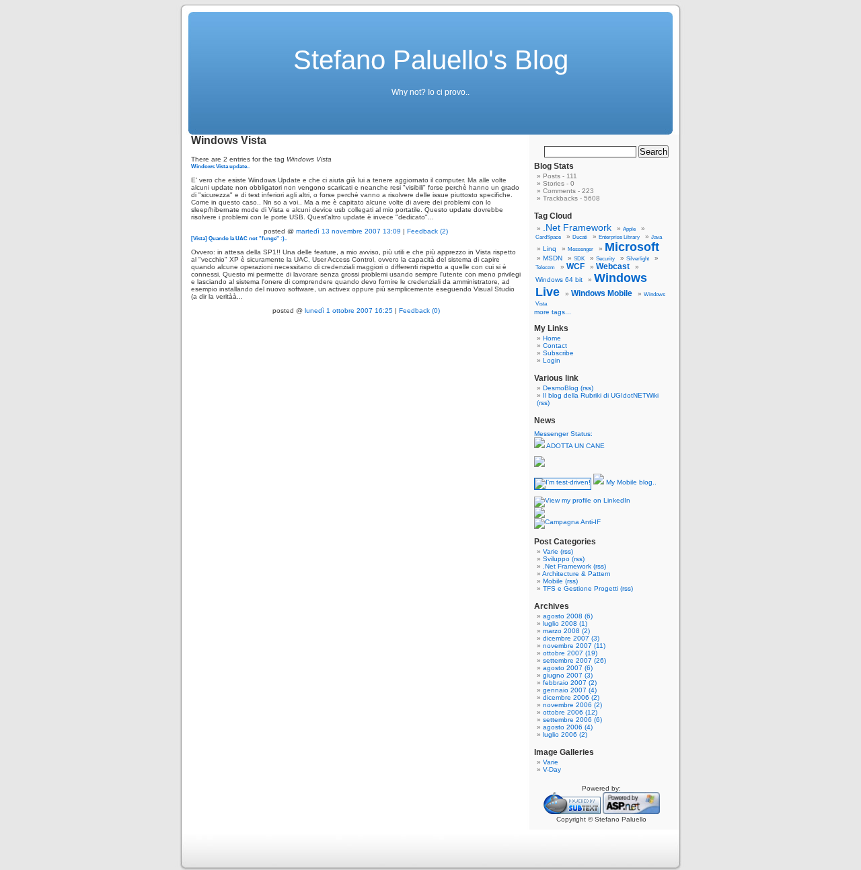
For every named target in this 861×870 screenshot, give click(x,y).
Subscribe (558, 353)
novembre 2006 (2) (572, 705)
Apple (629, 229)
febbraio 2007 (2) (570, 682)
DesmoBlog (560, 388)
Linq (549, 248)
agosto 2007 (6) (568, 668)
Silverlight (637, 259)
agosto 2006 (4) (568, 727)
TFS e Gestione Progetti (580, 588)
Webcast (613, 266)
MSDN (552, 258)
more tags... (552, 312)
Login (551, 360)
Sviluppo (556, 559)
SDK (579, 259)
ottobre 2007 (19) (570, 653)
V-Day (552, 769)
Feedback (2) (427, 231)
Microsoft (632, 247)
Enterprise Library (619, 237)
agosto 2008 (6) (568, 616)
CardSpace (548, 237)
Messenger (580, 249)
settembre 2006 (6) (572, 719)
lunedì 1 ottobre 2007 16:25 (349, 310)
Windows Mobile (601, 293)
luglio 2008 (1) (565, 623)
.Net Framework (577, 227)
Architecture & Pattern (576, 573)
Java (656, 237)
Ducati (579, 237)
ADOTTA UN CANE (575, 445)
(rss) (587, 388)
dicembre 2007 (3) (571, 638)
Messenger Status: (564, 433)
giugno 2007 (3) (568, 675)
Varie (550, 551)
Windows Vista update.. (220, 166)
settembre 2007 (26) (574, 660)
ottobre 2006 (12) (570, 712)
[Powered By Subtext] (572, 811)
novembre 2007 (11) (574, 645)
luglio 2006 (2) (565, 734)
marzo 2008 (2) (566, 631)
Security (605, 259)
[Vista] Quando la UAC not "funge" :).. (239, 238)
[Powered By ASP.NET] (631, 811)
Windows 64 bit (559, 279)
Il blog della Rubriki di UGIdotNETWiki (601, 395)
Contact (555, 345)
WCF (575, 266)
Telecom (545, 267)
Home (552, 338)
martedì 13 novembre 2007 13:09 (348, 231)
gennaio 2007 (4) (570, 690)
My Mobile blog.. (630, 482)
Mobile (553, 581)
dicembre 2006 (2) (571, 697)
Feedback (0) (419, 310)
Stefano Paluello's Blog (430, 60)
